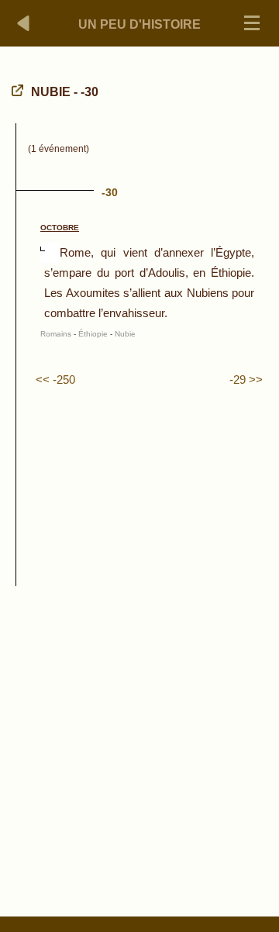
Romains (55, 334)
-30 (110, 192)
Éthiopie (93, 334)
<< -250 (55, 379)
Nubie (125, 334)
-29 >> (246, 379)
